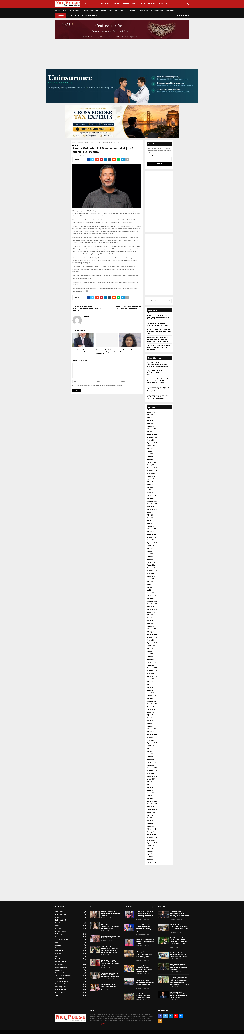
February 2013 (151, 862)
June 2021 (150, 584)
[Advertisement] (122, 54)
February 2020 (151, 629)
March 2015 (150, 793)
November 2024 (152, 470)
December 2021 (152, 568)
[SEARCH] (169, 301)
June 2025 (150, 451)
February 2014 (151, 829)
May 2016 (150, 754)
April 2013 (150, 857)
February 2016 (151, 762)
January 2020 (151, 632)
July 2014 (150, 815)
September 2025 (152, 443)
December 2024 (152, 468)
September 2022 (152, 543)
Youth (57, 995)
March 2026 (150, 426)
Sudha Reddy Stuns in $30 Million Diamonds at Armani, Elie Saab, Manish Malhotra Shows (110, 925)
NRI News (64, 10)
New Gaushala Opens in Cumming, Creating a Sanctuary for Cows (143, 995)
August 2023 (151, 512)
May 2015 (150, 787)
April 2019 (150, 656)
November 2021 (152, 570)
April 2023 (150, 523)
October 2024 (151, 473)
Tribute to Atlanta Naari (62, 981)
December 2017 (152, 701)
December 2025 (152, 434)
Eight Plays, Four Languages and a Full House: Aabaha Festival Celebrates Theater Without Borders (144, 954)
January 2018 (151, 698)
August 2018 (151, 679)
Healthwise (58, 945)
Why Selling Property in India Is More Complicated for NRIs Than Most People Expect (179, 927)
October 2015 (151, 773)
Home (86, 4)
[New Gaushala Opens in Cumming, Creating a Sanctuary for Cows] (129, 996)
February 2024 (151, 495)
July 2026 (150, 415)
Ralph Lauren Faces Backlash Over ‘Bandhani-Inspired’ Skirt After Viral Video (110, 962)
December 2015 (152, 768)
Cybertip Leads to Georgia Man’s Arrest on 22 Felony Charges (145, 941)
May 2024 (150, 487)
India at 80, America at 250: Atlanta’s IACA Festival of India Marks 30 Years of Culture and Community (145, 982)
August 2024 (151, 479)
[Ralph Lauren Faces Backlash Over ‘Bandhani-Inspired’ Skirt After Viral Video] (95, 962)
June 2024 (150, 484)
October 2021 (151, 573)
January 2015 (151, 798)
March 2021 (150, 593)
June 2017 (150, 718)
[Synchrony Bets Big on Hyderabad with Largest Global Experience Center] (163, 955)
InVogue (110, 10)
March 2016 (150, 759)
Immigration (103, 10)
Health (96, 10)
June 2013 (150, 851)
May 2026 (150, 420)
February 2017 (151, 729)
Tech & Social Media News (63, 975)
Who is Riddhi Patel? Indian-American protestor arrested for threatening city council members (158, 364)
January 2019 (151, 665)
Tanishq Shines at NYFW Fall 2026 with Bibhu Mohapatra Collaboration (110, 974)
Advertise (116, 4)
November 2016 (152, 737)
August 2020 (151, 612)
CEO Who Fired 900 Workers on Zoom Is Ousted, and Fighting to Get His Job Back (179, 914)
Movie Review (59, 959)
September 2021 (152, 576)
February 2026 (151, 429)
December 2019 (152, 634)
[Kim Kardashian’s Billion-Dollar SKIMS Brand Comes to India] (95, 914)
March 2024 (150, 493)
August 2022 (151, 545)
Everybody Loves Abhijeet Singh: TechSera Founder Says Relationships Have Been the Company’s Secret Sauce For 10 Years (179, 980)
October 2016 (151, 740)
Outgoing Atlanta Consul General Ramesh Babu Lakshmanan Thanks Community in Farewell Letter (144, 928)
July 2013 (150, 848)
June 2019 (150, 651)
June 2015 (150, 784)
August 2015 (151, 779)
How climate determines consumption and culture (81, 351)
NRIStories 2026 (169, 10)
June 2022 (150, 551)
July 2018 (150, 682)
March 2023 (150, 526)
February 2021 (151, 595)
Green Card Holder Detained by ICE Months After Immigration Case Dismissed (158, 380)
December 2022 (152, 534)
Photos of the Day (62, 939)
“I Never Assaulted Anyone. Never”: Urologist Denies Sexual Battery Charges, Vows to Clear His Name (158, 339)
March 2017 (150, 726)
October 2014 (151, 807)
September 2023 (152, 509)
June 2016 (150, 751)
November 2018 (152, 670)
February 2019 (151, 662)
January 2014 (151, 832)
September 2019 (152, 643)
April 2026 (150, 423)
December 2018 (152, 668)
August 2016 (151, 745)
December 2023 (152, 501)
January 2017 (151, 731)
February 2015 (151, 795)
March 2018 (150, 693)
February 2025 (151, 462)
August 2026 (151, 412)
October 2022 (151, 540)
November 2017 (152, 704)
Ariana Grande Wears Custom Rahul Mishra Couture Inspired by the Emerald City (109, 987)
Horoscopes (59, 948)
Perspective (162, 4)
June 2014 (150, 818)
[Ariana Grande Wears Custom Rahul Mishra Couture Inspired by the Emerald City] (95, 987)
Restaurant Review (159, 10)
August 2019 (151, 645)
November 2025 (152, 437)
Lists (56, 956)
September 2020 (152, 609)
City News (58, 10)
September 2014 (152, 809)
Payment (126, 4)
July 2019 (150, 648)
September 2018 (152, 676)
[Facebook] (177, 15)
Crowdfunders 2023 (148, 4)
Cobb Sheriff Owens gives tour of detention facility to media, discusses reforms (86, 308)
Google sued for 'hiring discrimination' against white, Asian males (106, 352)
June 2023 (150, 518)
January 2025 (151, 465)
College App (142, 10)
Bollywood (149, 10)
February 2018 (151, 695)
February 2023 (151, 529)
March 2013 (150, 859)
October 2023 (151, 506)
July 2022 (150, 548)
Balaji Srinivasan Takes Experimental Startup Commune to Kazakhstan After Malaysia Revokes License (178, 941)
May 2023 (150, 520)
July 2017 (150, 715)
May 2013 (150, 854)
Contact (135, 4)
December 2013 (152, 834)
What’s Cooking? (132, 10)
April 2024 (150, 490)
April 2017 (150, 723)
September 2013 (152, 843)
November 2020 (152, 604)
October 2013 (151, 840)
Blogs (57, 917)
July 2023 (150, 515)
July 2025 (150, 448)
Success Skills (59, 973)
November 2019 (152, 637)
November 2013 (152, 837)
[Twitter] (179, 15)
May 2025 (150, 454)
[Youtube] (183, 15)
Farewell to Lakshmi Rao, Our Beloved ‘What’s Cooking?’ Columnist (158, 389)
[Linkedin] (181, 15)
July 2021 (150, 581)
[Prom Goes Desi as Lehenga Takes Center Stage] (95, 938)
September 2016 (152, 743)
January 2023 (151, 531)
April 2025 (150, 456)
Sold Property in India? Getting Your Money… (84, 15)
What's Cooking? (60, 992)
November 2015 (152, 770)
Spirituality (58, 970)
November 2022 (152, 537)
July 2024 (150, 481)
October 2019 (151, 640)
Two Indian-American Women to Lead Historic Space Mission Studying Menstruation (159, 347)
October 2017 (151, 707)
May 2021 (150, 587)
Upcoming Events (60, 987)
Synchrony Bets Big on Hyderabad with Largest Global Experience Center (179, 954)
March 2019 (150, 659)
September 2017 (152, 709)
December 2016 (152, 734)
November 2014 (152, 804)
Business (71, 10)
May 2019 (150, 654)
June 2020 (150, 618)
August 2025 (151, 445)
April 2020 (150, 623)
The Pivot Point (123, 10)
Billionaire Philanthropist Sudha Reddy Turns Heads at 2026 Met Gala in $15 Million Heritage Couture (110, 949)
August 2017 (151, 712)
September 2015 (152, 776)
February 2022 (151, 562)
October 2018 (151, 673)
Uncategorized (60, 984)
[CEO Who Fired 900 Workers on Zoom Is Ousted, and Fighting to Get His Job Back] (163, 914)
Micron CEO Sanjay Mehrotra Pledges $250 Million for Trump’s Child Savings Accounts (178, 994)
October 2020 (151, 606)
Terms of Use (105, 4)
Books (91, 10)
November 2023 (152, 504)
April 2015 (150, 790)
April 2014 (150, 823)
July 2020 (150, 615)
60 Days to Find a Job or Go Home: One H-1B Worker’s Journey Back (158, 372)
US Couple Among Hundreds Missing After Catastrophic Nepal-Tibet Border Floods (159, 331)
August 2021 (151, 579)
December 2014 (152, 801)
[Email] (186, 15)
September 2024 (152, 476)
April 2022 (150, 557)
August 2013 (151, 845)
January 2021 (151, 598)
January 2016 (151, 765)
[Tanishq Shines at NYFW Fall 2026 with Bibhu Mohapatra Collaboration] (95, 975)
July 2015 (150, 782)
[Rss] (188, 15)
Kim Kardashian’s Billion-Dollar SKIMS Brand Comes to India (110, 913)
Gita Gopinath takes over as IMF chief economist (129, 351)
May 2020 (150, 620)
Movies (115, 10)
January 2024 (151, 498)
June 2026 (150, 418)
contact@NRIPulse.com (104, 1024)
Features (77, 10)
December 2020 (152, 601)
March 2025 (150, 459)
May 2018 (150, 687)
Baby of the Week (60, 914)
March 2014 (150, 826)
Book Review (59, 923)
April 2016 (150, 757)
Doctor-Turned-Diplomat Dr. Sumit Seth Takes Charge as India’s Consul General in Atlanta (158, 317)
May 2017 (150, 720)
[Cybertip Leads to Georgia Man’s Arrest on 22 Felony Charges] (129, 942)
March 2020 (150, 626)
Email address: (151, 156)
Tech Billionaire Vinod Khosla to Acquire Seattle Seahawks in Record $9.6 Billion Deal (179, 966)
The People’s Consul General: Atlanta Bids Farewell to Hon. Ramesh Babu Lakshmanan (144, 968)
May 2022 (150, 554)
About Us (94, 4)
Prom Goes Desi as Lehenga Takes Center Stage (110, 937)
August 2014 (151, 812)
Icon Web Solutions (133, 1032)
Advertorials (59, 912)
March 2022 (150, 559)
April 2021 (150, 590)
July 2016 (150, 748)
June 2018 (150, 684)
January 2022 (151, 565)
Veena (75, 155)
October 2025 (151, 440)
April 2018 (150, 690)
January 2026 (151, 431)
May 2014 (150, 820)
